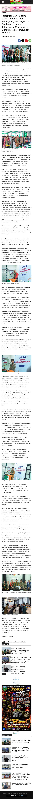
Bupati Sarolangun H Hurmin (19, 641)
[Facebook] (19, 40)
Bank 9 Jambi (8, 641)
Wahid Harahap (6, 36)
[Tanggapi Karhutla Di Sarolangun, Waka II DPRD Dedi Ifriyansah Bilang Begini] (6, 785)
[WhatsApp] (29, 40)
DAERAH (3, 12)
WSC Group (23, 795)
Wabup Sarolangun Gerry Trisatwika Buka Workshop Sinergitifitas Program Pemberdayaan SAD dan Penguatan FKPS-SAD (18, 669)
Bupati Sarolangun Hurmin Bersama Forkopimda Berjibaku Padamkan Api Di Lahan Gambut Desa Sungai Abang (21, 740)
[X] (22, 40)
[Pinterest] (26, 40)
